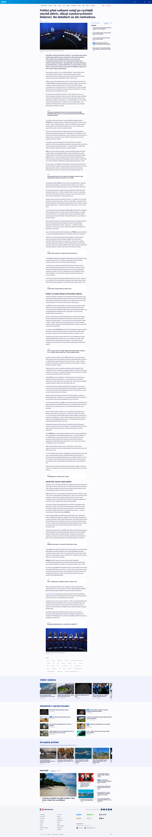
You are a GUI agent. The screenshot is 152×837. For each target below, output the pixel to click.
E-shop (41, 825)
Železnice (70, 668)
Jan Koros (53, 665)
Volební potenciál (50, 594)
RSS (111, 834)
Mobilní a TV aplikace (44, 827)
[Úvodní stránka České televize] (46, 809)
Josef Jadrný (80, 663)
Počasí (79, 5)
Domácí (59, 5)
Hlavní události (44, 5)
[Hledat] (145, 2)
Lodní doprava (59, 671)
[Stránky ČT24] (78, 814)
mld (40, 20)
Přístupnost (61, 834)
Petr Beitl (48, 663)
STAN (75, 663)
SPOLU (54, 663)
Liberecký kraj (59, 660)
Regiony (68, 5)
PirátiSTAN (69, 663)
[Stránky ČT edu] (101, 818)
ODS (58, 663)
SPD (60, 668)
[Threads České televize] (111, 809)
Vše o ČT (41, 829)
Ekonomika (73, 5)
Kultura (87, 5)
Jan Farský (63, 663)
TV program (42, 814)
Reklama (59, 816)
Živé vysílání (42, 816)
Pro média (59, 814)
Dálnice (64, 668)
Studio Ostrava (60, 820)
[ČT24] (3, 2)
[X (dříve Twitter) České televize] (109, 809)
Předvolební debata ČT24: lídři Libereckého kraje (55, 652)
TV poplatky (42, 818)
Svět (64, 5)
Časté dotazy (59, 827)
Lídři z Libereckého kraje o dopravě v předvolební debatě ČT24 (51, 50)
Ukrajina (50, 5)
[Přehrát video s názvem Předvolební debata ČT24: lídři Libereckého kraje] (66, 640)
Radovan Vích (54, 668)
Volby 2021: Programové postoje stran (71, 671)
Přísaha (48, 668)
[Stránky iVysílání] (102, 814)
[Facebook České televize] (104, 809)
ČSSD (48, 665)
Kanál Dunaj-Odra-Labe (51, 671)
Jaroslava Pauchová (77, 665)
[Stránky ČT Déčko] (78, 818)
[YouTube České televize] (106, 809)
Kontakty (59, 829)
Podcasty (93, 5)
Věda (83, 5)
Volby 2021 (67, 660)
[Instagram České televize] (102, 809)
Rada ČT (58, 822)
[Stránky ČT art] (89, 818)
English (49, 834)
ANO (71, 665)
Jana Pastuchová (65, 665)
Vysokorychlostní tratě (78, 668)
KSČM (58, 665)
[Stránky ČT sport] (90, 814)
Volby (55, 5)
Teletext (41, 820)
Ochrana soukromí (54, 834)
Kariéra (58, 824)
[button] (63, 36)
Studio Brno (59, 818)
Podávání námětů (60, 825)
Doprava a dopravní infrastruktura (77, 660)
